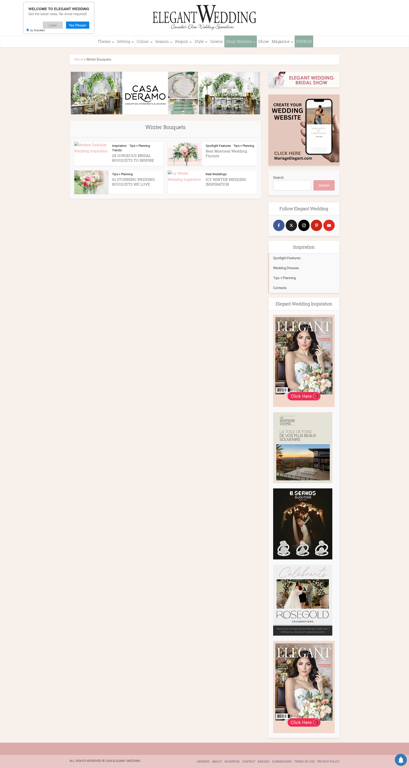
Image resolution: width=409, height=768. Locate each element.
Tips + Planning (139, 145)
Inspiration (119, 145)
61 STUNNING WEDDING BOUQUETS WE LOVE (133, 182)
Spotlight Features (218, 145)
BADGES (264, 761)
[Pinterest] (316, 225)
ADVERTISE (232, 761)
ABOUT (217, 761)
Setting (123, 41)
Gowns (216, 41)
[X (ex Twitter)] (291, 225)
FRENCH (304, 41)
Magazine (281, 41)
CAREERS (203, 761)
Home (78, 59)
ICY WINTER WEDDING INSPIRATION (226, 182)
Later (53, 25)
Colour (143, 41)
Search (278, 177)
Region (181, 41)
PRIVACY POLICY (328, 761)
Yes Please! (77, 25)
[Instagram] (304, 225)
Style (199, 41)
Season (162, 41)
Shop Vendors (239, 41)
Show (263, 41)
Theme (104, 41)
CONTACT (248, 761)
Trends (117, 150)
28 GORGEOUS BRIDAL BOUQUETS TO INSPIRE (133, 158)
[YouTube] (329, 225)
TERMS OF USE (304, 761)
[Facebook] (279, 225)
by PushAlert (37, 30)
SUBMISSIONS (282, 761)
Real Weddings (216, 174)
